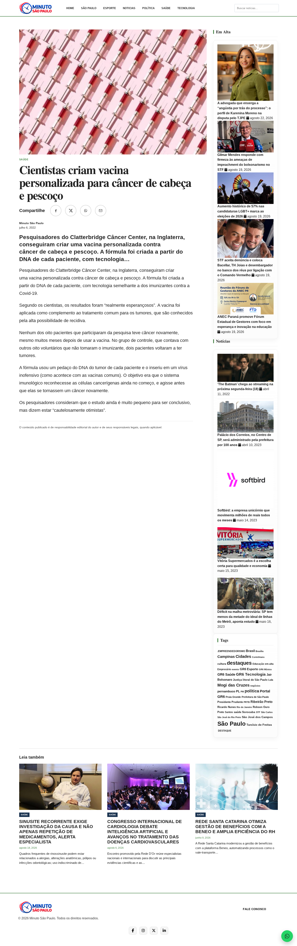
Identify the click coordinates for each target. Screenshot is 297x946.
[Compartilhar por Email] (100, 210)
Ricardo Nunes (226, 707)
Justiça (237, 679)
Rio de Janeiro (244, 707)
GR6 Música (265, 669)
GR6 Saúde (226, 674)
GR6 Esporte (249, 669)
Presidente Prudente (230, 701)
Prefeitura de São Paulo (255, 697)
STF (258, 712)
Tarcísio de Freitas (259, 724)
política (252, 691)
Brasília (259, 651)
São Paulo (88, 8)
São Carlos (267, 712)
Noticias (129, 8)
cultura (221, 664)
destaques (239, 663)
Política (148, 8)
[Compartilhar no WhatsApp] (85, 210)
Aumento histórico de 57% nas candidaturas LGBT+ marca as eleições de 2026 (240, 211)
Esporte (109, 8)
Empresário (224, 669)
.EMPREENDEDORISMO (231, 651)
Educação (258, 664)
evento (235, 669)
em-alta (269, 664)
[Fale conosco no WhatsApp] (287, 936)
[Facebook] (133, 931)
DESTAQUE (224, 730)
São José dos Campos (257, 717)
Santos (229, 712)
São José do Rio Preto (229, 717)
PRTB (247, 702)
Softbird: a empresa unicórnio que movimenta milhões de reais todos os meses (243, 515)
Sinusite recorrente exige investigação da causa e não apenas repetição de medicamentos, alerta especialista (56, 831)
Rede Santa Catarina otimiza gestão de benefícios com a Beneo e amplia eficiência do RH (235, 826)
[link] (40, 8)
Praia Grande (233, 697)
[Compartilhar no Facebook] (55, 210)
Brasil (250, 651)
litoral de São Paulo (255, 679)
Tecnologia (186, 8)
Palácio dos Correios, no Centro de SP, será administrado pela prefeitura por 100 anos (245, 440)
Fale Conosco (254, 909)
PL (238, 691)
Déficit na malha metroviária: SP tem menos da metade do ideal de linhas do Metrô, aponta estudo (245, 617)
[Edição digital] (231, 8)
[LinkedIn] (164, 931)
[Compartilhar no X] (70, 210)
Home (70, 8)
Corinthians (258, 657)
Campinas (226, 657)
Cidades (243, 656)
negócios (255, 686)
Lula (270, 679)
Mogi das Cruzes (233, 685)
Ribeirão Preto (262, 701)
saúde (237, 712)
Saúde (166, 8)
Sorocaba (248, 712)
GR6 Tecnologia (251, 674)
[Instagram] (143, 931)
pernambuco (226, 691)
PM (242, 691)
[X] (154, 931)
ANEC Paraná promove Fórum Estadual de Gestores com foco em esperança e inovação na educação (244, 322)
